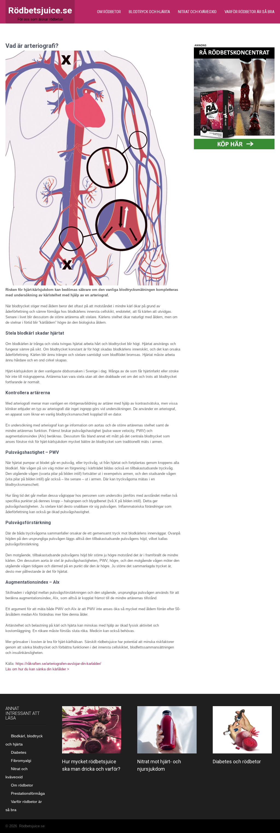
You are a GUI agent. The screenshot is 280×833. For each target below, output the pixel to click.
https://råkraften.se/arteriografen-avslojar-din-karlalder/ (58, 664)
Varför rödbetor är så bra (249, 11)
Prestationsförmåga (28, 793)
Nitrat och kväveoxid (197, 11)
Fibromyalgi (21, 760)
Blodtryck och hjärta (149, 11)
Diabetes (18, 752)
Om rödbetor (109, 11)
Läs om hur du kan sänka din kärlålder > (37, 669)
